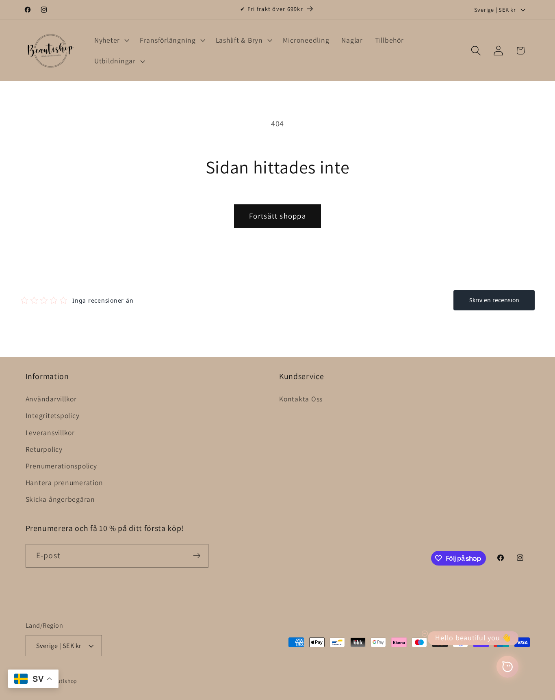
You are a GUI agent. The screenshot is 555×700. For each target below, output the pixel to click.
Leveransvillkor (50, 432)
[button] (111, 40)
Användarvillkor (51, 398)
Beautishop (63, 681)
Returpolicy (44, 449)
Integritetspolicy (53, 415)
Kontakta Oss (301, 398)
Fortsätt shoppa (277, 216)
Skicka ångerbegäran (60, 499)
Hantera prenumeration (64, 482)
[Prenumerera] (197, 556)
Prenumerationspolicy (61, 465)
